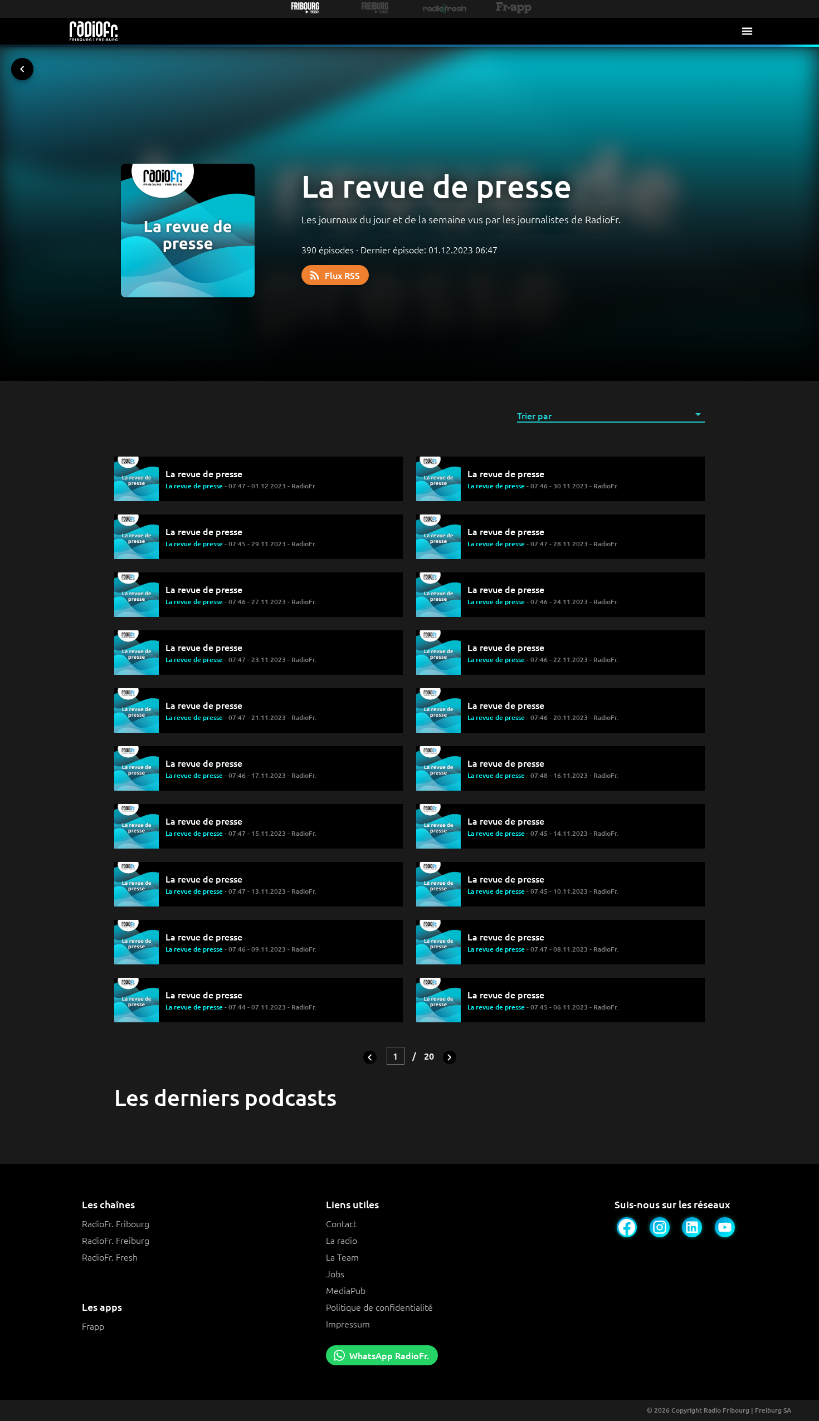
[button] (611, 415)
